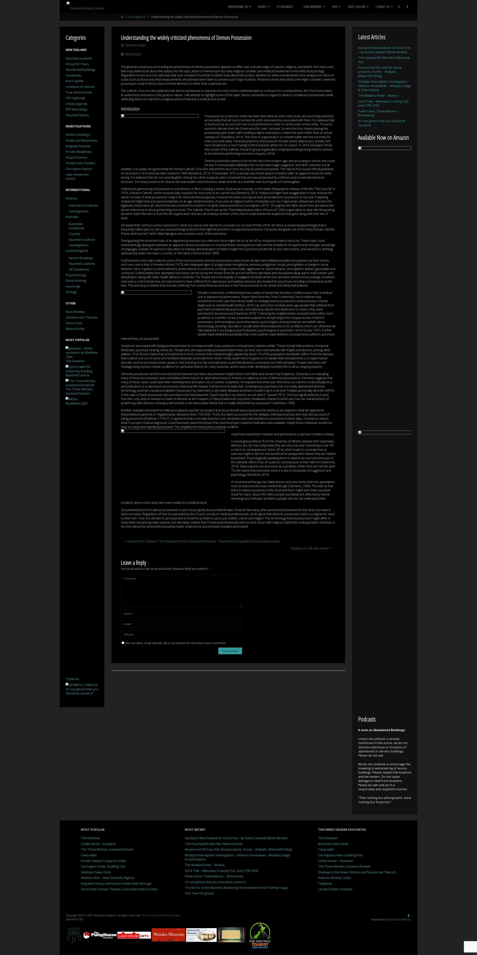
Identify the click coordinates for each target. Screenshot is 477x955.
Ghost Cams (74, 323)
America (71, 198)
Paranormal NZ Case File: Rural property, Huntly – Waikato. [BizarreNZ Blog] (379, 71)
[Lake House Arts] (134, 935)
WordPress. (404, 919)
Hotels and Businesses (81, 140)
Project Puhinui (76, 157)
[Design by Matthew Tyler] (74, 935)
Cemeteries (73, 75)
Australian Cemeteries (76, 226)
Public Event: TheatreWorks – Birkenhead (214, 876)
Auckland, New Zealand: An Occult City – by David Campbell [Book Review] (384, 50)
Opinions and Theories (82, 317)
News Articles (75, 329)
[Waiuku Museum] (169, 935)
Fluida (390, 919)
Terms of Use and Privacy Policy (161, 915)
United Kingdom (77, 251)
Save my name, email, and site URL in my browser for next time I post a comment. (175, 643)
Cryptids (74, 234)
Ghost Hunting (76, 281)
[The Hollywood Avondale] (231, 935)
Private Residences (79, 152)
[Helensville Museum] (201, 935)
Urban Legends (76, 104)
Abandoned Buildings (80, 70)
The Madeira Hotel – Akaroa (378, 95)
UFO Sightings (76, 98)
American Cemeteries (83, 205)
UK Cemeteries (79, 269)
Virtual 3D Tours (77, 64)
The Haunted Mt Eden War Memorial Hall (213, 844)
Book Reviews (75, 312)
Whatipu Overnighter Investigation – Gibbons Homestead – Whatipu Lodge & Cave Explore (384, 85)
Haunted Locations (79, 58)
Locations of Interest (80, 87)
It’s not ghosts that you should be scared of (215, 882)
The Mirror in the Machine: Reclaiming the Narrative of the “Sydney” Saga (236, 888)
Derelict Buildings (81, 258)
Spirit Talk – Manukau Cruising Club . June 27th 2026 (221, 871)
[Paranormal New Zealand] (85, 6)
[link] (399, 6)
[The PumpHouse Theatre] (100, 935)
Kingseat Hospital (78, 146)
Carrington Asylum (79, 169)
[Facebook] (407, 6)
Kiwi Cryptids (74, 81)
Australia (72, 217)
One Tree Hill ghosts (199, 893)
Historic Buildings (78, 135)
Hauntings (73, 286)
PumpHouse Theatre (80, 163)
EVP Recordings (76, 109)
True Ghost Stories (79, 92)
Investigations (137, 17)
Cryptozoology (76, 275)
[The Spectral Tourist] (260, 935)
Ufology (71, 292)
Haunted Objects (77, 115)
